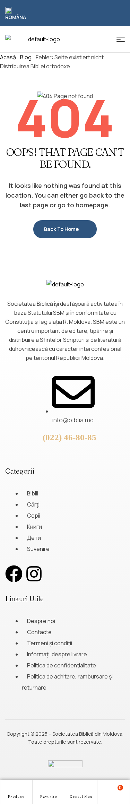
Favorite (48, 796)
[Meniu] (120, 39)
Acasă (8, 57)
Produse (16, 796)
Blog (26, 57)
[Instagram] (34, 573)
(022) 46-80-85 (69, 437)
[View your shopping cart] (113, 791)
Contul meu (81, 796)
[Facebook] (14, 573)
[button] (16, 14)
